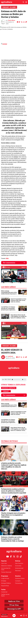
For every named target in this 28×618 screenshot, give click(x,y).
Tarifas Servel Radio (5, 595)
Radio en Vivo (14, 601)
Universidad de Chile (5, 569)
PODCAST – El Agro (9, 7)
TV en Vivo (14, 605)
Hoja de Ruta (5, 585)
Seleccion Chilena (6, 566)
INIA (7, 258)
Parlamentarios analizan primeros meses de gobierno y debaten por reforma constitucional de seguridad (13, 491)
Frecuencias (18, 583)
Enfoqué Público (6, 583)
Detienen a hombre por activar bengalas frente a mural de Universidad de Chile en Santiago (12, 539)
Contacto (18, 581)
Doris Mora (11, 20)
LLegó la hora (5, 578)
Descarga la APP (14, 609)
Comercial (4, 592)
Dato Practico (19, 563)
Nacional (18, 570)
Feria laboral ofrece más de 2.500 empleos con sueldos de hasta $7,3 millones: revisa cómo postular (18, 316)
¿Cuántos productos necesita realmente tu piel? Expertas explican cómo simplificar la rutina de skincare (13, 466)
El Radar (3, 581)
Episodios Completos (8, 388)
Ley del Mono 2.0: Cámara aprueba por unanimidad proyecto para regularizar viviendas (8, 308)
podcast (10, 356)
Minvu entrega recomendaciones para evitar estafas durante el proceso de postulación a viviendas (9, 292)
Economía (18, 566)
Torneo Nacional (6, 572)
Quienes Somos (19, 578)
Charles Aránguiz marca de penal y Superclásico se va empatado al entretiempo (13, 515)
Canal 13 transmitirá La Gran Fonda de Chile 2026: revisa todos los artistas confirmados (18, 300)
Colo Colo (4, 563)
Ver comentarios (9, 263)
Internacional (19, 568)
